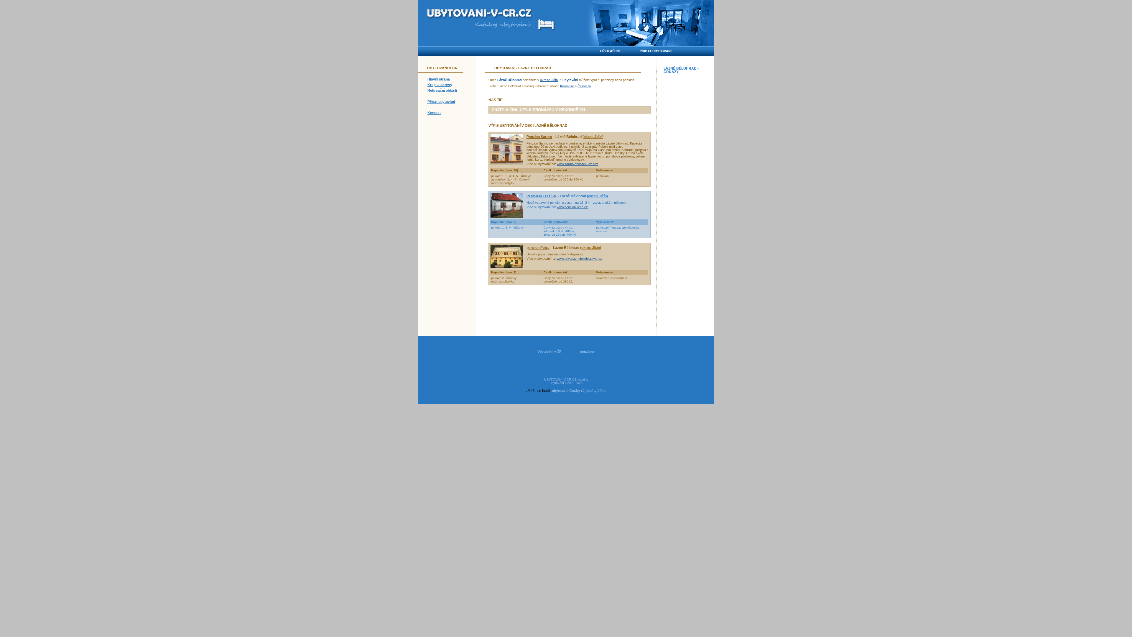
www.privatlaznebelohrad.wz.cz (579, 258)
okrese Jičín (549, 80)
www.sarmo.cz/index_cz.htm (577, 164)
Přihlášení (610, 51)
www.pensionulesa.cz (572, 207)
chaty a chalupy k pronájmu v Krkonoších (538, 110)
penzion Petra (537, 248)
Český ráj (584, 86)
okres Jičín (593, 137)
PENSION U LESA (541, 196)
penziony (587, 351)
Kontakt (434, 113)
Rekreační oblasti (442, 90)
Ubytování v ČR (549, 351)
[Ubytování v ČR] (480, 14)
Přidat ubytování (441, 102)
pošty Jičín (596, 391)
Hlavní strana (438, 79)
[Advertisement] (687, 164)
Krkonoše (567, 86)
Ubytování (504, 68)
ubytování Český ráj (568, 391)
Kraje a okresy (439, 85)
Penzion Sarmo (539, 137)
